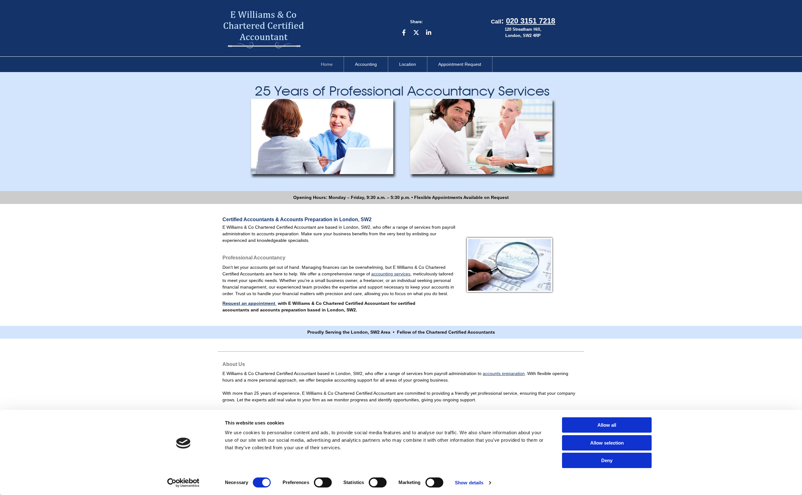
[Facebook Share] (404, 32)
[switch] (323, 482)
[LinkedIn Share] (429, 32)
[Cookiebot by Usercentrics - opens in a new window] (183, 482)
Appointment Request (459, 64)
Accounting (366, 64)
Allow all (606, 425)
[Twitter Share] (416, 32)
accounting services (390, 273)
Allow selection (607, 443)
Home (327, 64)
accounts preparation (504, 373)
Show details (469, 482)
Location (407, 64)
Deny (606, 460)
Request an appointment (249, 303)
